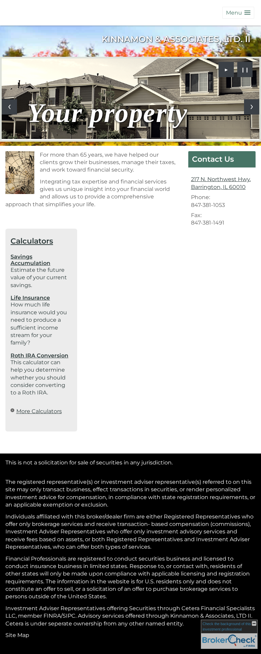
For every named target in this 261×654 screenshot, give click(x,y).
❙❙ (245, 70)
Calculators (32, 241)
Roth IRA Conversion (39, 355)
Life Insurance (30, 298)
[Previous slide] (9, 106)
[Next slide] (251, 106)
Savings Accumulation (30, 259)
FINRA (52, 616)
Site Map (17, 635)
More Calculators (39, 411)
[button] (238, 13)
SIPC (69, 616)
